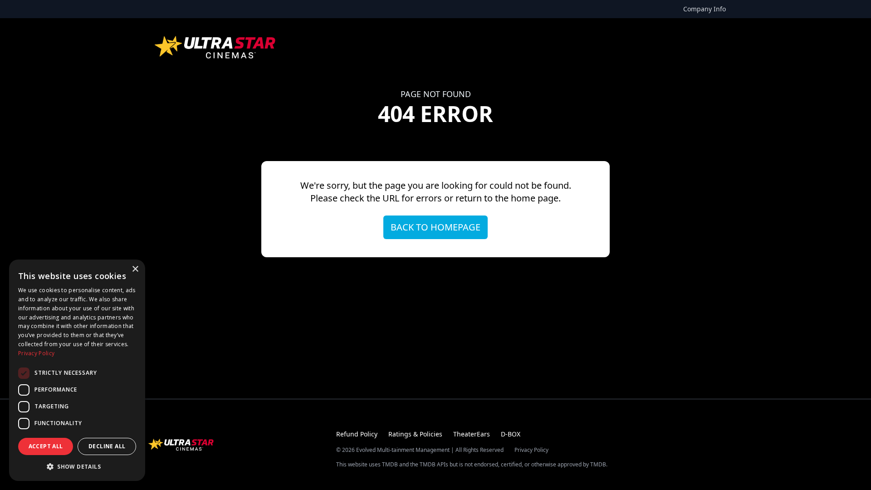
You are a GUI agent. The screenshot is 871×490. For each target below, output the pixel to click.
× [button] (135, 269)
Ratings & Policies (415, 434)
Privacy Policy (531, 450)
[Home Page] (216, 47)
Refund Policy (356, 434)
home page (534, 198)
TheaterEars (471, 434)
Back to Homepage (435, 227)
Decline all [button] (106, 446)
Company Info (704, 9)
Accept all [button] (46, 446)
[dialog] (77, 370)
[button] (77, 466)
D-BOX (510, 434)
